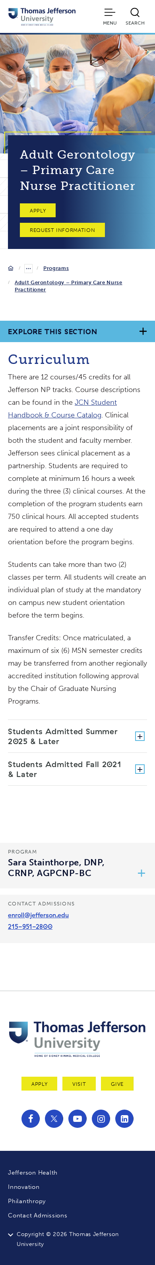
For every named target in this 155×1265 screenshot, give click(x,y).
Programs (56, 268)
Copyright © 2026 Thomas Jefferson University (68, 1239)
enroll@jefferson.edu (38, 915)
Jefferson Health (33, 1172)
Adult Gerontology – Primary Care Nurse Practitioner (68, 286)
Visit (79, 1084)
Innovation (24, 1186)
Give (117, 1084)
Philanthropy (27, 1201)
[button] (141, 873)
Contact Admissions (38, 1215)
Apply (38, 211)
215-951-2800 (30, 926)
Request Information (62, 230)
